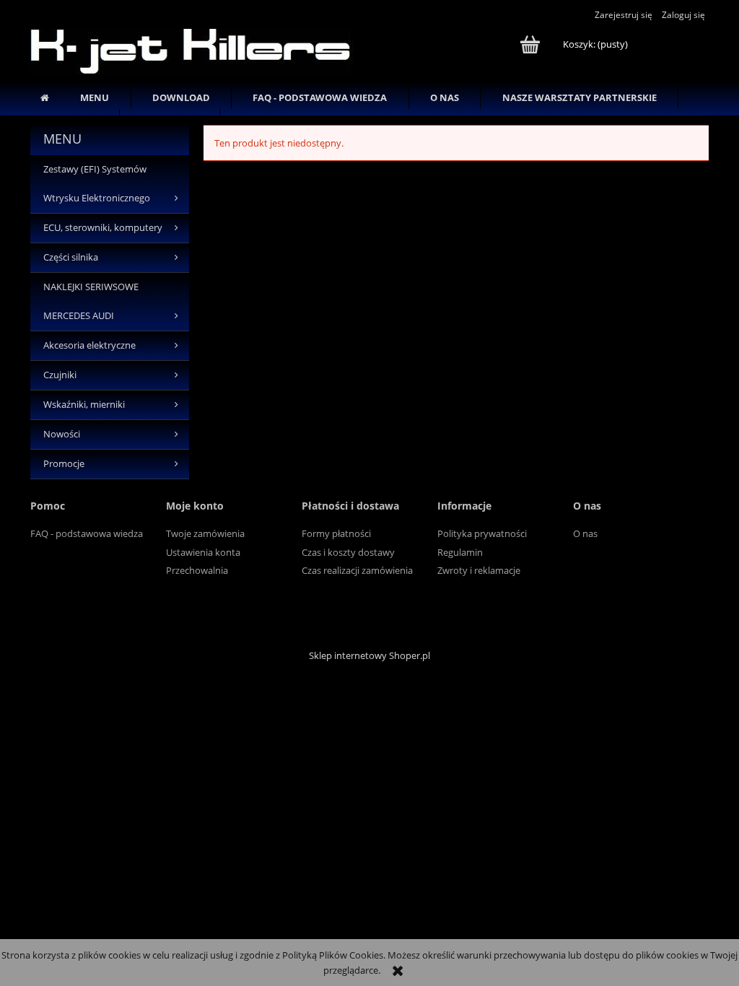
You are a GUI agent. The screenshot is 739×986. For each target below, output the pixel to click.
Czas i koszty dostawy (348, 552)
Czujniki (59, 375)
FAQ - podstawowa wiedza (86, 533)
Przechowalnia (197, 570)
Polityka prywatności (482, 533)
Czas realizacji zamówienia (357, 570)
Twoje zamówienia (205, 533)
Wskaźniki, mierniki (84, 404)
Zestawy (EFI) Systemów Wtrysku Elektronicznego (96, 183)
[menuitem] (95, 97)
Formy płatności (336, 533)
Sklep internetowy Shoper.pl (369, 655)
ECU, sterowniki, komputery (102, 228)
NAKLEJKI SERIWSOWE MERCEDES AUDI (91, 301)
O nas (585, 533)
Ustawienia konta (203, 552)
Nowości (61, 434)
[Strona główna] (192, 49)
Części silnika (70, 257)
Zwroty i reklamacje (478, 570)
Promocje (63, 464)
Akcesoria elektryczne (89, 345)
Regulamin (460, 552)
